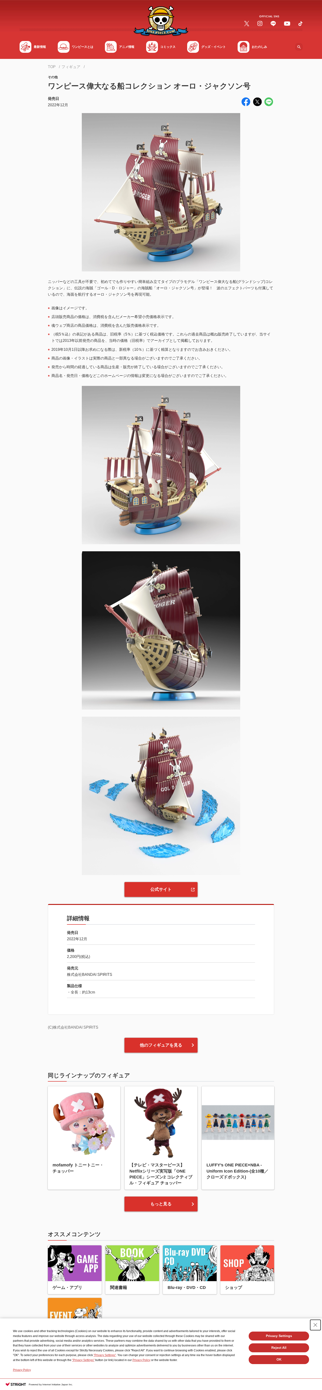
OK (279, 1359)
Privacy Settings (279, 1336)
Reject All (278, 1347)
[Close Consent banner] (315, 1325)
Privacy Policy (141, 1360)
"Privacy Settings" (105, 1355)
